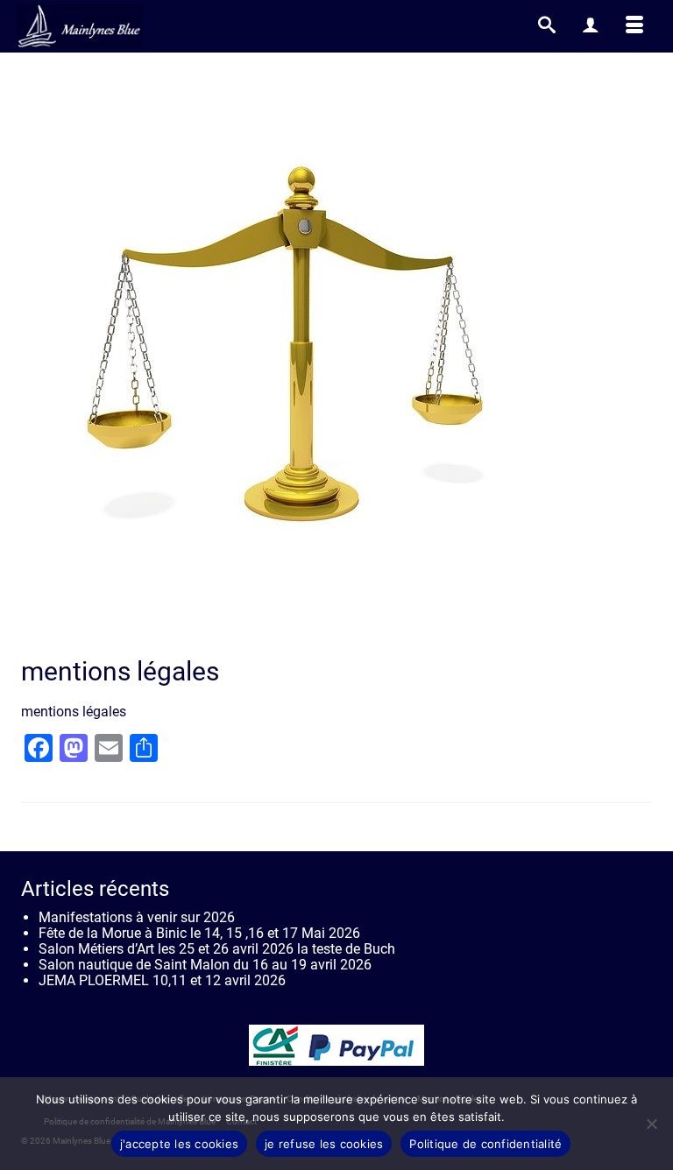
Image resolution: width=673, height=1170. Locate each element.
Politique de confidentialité (485, 1144)
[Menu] (634, 26)
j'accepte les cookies (179, 1144)
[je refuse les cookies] (651, 1123)
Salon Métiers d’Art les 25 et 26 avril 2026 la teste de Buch (217, 949)
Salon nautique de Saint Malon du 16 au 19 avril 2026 (205, 964)
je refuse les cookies (324, 1144)
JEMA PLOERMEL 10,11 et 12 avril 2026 (162, 980)
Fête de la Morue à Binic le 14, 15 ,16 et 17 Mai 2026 (199, 933)
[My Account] (591, 26)
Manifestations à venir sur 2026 (137, 917)
